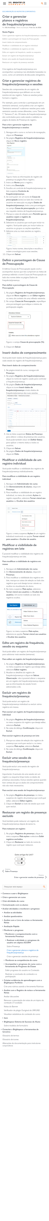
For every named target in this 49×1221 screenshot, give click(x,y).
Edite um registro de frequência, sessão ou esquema (21, 52)
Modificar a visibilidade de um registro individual (20, 46)
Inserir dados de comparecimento (14, 42)
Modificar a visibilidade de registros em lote (18, 49)
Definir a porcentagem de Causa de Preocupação (20, 39)
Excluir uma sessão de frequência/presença (18, 59)
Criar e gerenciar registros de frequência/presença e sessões (24, 35)
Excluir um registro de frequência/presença (18, 56)
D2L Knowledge (10, 27)
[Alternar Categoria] (1, 893)
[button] (42, 3)
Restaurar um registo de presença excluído (18, 62)
